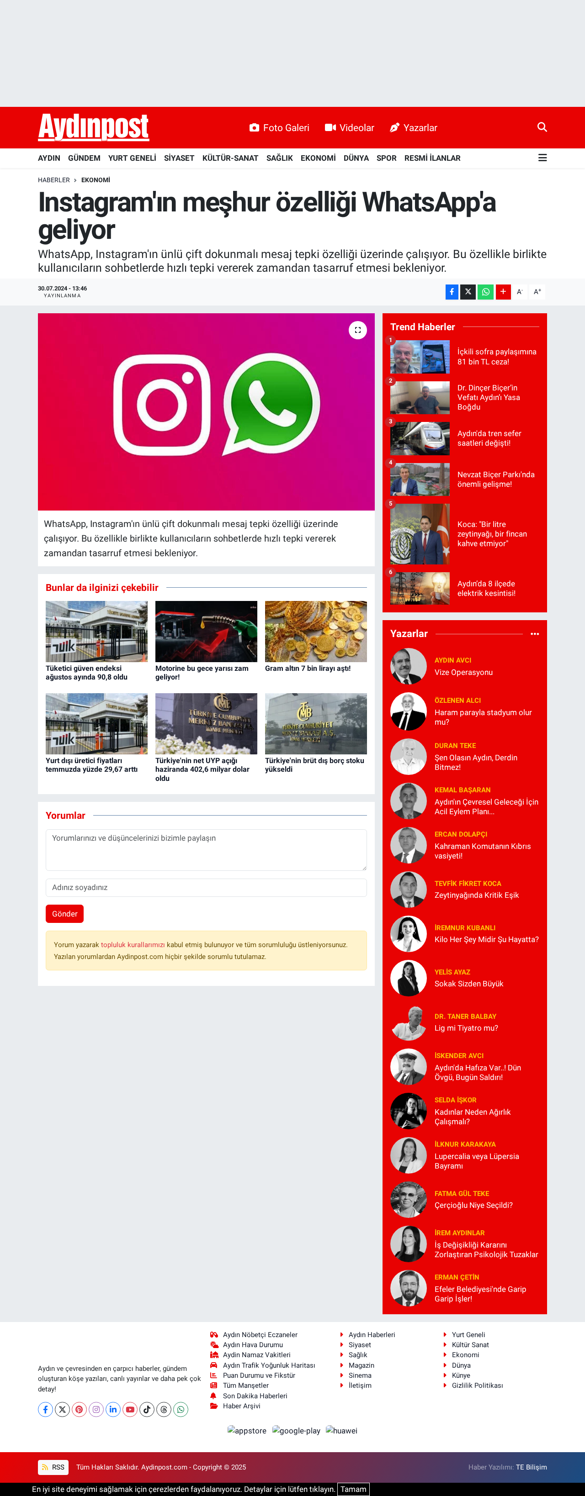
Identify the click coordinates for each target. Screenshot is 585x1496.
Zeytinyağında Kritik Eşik (477, 895)
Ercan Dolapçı (461, 834)
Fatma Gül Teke (462, 1194)
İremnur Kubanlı (465, 928)
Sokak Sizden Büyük (469, 983)
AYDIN (49, 158)
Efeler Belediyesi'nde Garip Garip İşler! (480, 1294)
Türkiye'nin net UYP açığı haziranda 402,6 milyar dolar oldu (202, 769)
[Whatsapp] (180, 1409)
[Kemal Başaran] (408, 800)
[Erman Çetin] (408, 1287)
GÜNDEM (84, 158)
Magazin (361, 1365)
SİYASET (179, 158)
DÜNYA (356, 158)
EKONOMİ (318, 158)
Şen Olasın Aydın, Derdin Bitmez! (476, 762)
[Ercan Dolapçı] (408, 844)
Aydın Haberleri (372, 1335)
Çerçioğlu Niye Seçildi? (474, 1205)
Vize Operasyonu (464, 672)
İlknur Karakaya (465, 1144)
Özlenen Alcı (458, 700)
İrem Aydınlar (460, 1233)
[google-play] (297, 1430)
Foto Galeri (286, 127)
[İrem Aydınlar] (408, 1243)
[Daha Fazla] (503, 292)
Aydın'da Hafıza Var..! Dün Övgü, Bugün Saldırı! (478, 1072)
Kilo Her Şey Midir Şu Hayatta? (487, 939)
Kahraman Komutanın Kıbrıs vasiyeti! (483, 851)
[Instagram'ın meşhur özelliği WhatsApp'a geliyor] (206, 412)
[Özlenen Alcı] (408, 710)
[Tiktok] (146, 1409)
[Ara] (542, 127)
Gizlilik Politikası (477, 1385)
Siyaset (360, 1345)
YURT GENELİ (132, 158)
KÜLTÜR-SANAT (230, 158)
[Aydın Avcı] (408, 665)
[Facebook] (45, 1409)
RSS (57, 1467)
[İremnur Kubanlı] (408, 933)
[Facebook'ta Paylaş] (452, 292)
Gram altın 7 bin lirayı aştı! (308, 668)
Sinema (360, 1375)
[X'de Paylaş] (468, 292)
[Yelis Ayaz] (408, 977)
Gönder (65, 913)
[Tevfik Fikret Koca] (408, 888)
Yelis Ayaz (452, 972)
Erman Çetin (457, 1277)
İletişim (360, 1385)
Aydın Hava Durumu (253, 1345)
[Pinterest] (79, 1409)
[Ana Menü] (542, 158)
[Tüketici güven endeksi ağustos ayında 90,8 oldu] (97, 630)
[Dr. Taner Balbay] (408, 1021)
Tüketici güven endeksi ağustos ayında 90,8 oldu (87, 672)
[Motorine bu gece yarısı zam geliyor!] (206, 630)
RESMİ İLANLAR (432, 158)
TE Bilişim (531, 1467)
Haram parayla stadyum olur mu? (483, 717)
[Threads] (163, 1409)
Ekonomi (95, 180)
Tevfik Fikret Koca (468, 884)
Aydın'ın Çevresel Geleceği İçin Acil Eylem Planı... (486, 806)
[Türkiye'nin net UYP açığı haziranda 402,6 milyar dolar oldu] (206, 722)
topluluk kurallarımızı (134, 945)
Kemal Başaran (463, 790)
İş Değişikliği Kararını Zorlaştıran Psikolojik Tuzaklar (486, 1249)
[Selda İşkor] (408, 1110)
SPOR (387, 158)
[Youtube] (130, 1409)
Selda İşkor (456, 1100)
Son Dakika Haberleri (255, 1396)
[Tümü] (535, 633)
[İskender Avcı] (408, 1065)
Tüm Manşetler (246, 1385)
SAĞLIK (279, 158)
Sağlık (358, 1355)
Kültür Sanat (470, 1345)
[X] (62, 1409)
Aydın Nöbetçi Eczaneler (260, 1335)
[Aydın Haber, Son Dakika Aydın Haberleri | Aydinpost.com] (93, 128)
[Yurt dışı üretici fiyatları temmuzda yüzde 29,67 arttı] (97, 722)
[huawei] (342, 1430)
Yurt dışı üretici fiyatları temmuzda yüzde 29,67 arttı (92, 765)
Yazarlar (420, 127)
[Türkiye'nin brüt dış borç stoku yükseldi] (316, 722)
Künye (461, 1375)
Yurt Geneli (468, 1335)
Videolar (357, 127)
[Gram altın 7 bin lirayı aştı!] (316, 630)
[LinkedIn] (113, 1409)
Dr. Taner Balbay (465, 1016)
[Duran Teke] (408, 755)
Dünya (461, 1365)
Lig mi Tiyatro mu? (466, 1027)
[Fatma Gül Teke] (408, 1198)
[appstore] (248, 1430)
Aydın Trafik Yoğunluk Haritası (269, 1365)
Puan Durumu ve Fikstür (259, 1375)
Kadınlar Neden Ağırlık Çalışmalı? (473, 1116)
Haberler (54, 180)
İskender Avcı (459, 1056)
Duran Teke (455, 746)
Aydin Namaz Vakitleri (257, 1355)
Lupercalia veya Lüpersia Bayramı (477, 1161)
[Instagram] (96, 1409)
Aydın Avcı (453, 660)
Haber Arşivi (242, 1406)
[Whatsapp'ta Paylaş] (486, 292)
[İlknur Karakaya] (408, 1154)
